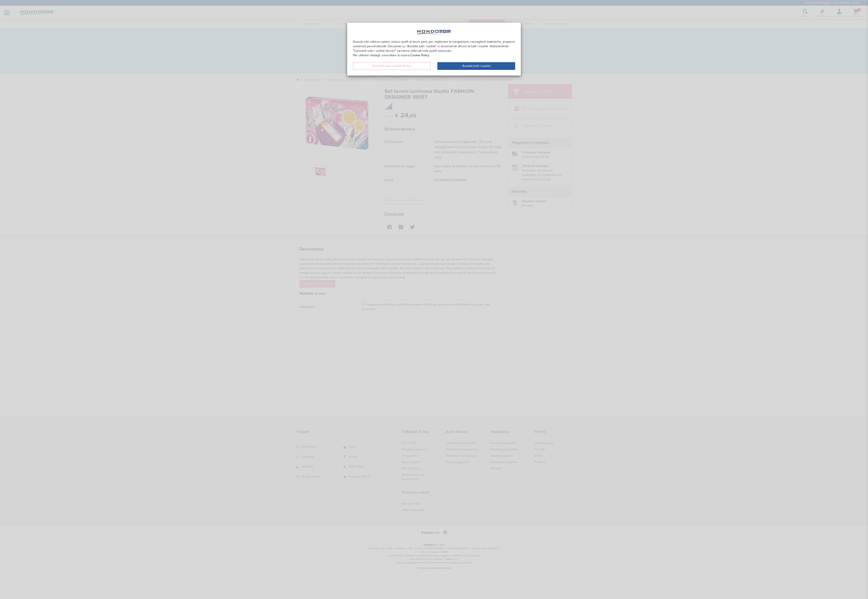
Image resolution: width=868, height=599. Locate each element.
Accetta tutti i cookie (476, 66)
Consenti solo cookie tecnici (391, 66)
